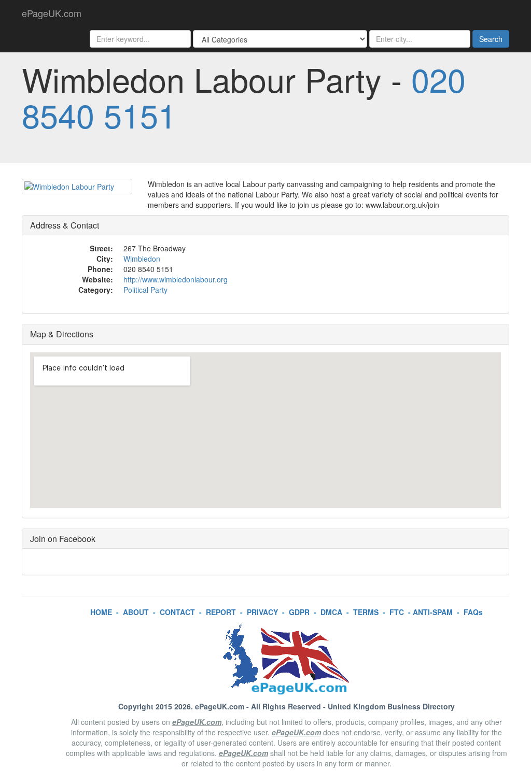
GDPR (299, 612)
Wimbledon (141, 258)
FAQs (473, 612)
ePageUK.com (51, 13)
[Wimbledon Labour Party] (77, 186)
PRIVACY (262, 612)
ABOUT (136, 612)
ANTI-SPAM (433, 612)
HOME (101, 612)
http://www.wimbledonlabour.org (175, 279)
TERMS (366, 612)
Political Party (145, 289)
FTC (396, 612)
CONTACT (177, 612)
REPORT (221, 612)
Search (490, 39)
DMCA (331, 612)
